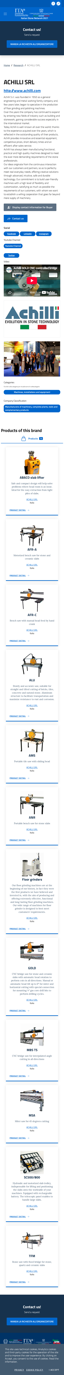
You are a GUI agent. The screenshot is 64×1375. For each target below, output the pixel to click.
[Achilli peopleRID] (32, 358)
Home (7, 65)
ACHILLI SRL (32, 499)
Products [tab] (35, 438)
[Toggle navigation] (5, 14)
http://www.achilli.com (22, 90)
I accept (54, 1370)
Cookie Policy (34, 1370)
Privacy (19, 1370)
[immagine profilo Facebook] (32, 318)
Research (18, 65)
